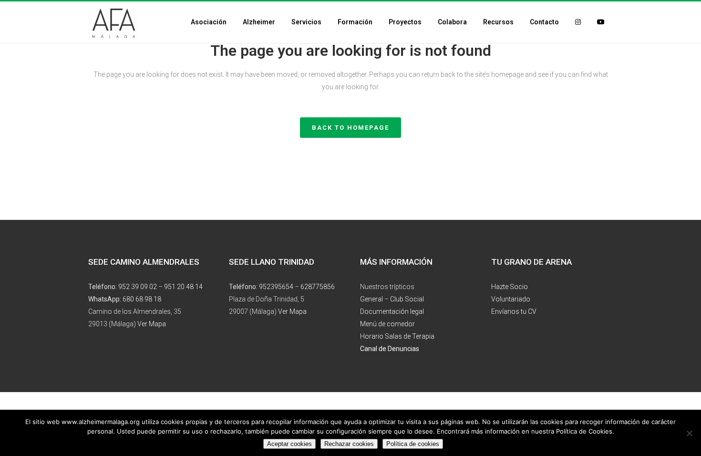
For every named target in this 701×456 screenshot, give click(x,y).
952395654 (276, 286)
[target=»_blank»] (578, 22)
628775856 (317, 286)
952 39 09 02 (137, 286)
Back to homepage (350, 127)
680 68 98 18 (142, 299)
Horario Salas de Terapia (397, 336)
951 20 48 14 (183, 286)
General (371, 299)
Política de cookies (412, 443)
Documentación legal (392, 311)
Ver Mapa (151, 324)
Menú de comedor (387, 324)
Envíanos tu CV (513, 311)
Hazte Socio (509, 286)
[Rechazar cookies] (689, 433)
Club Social (407, 299)
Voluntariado (510, 299)
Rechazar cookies (349, 443)
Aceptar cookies (289, 443)
